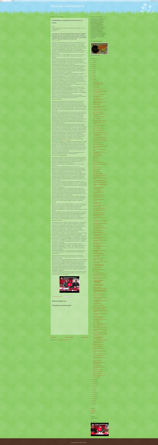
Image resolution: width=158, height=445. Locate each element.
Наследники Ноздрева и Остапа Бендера (98, 349)
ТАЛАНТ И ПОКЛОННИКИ (98, 232)
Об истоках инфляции (97, 190)
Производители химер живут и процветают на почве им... (98, 188)
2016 (93, 79)
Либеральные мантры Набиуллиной (99, 120)
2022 (93, 68)
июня (94, 388)
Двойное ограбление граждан (98, 162)
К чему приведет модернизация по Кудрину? (99, 114)
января (94, 398)
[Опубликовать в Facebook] (68, 296)
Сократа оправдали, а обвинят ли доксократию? (99, 256)
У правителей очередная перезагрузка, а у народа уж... (100, 301)
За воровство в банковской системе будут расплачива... (99, 206)
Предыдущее (85, 337)
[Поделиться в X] (67, 296)
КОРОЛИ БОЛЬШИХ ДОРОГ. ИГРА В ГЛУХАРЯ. (100, 251)
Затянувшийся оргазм (97, 303)
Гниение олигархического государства (100, 164)
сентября (95, 383)
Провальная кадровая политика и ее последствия (99, 152)
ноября (94, 379)
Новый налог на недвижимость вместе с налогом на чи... (100, 135)
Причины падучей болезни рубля (99, 208)
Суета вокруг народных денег (98, 355)
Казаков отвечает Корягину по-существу (98, 197)
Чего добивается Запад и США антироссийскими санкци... (98, 265)
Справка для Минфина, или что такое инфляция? (99, 240)
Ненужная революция (97, 365)
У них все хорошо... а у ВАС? (98, 127)
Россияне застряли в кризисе (98, 89)
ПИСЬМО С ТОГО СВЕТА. (98, 259)
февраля (94, 396)
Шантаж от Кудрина (96, 322)
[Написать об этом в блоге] (66, 296)
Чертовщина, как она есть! (98, 369)
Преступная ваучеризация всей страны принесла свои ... (100, 147)
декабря (94, 81)
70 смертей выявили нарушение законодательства (99, 215)
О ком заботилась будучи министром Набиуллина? (99, 314)
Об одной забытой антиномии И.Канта (100, 307)
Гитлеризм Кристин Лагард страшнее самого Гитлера (100, 235)
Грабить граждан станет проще (98, 128)
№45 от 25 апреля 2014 (65, 140)
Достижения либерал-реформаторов (99, 137)
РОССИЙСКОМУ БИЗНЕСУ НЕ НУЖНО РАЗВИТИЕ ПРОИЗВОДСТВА (99, 281)
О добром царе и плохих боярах (98, 116)
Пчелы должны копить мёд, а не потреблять (98, 367)
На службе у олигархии (97, 267)
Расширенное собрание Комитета (99, 294)
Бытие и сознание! (96, 85)
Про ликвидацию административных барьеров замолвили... (100, 224)
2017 (93, 77)
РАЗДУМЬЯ (95, 158)
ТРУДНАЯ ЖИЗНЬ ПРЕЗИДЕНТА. (99, 180)
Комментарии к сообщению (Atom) (63, 339)
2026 (93, 60)
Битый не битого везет (97, 360)
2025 (93, 62)
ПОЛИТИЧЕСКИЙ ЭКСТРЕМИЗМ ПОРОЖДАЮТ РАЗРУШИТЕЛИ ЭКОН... (99, 291)
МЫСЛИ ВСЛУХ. (96, 156)
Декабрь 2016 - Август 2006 (98, 142)
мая (94, 390)
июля (94, 387)
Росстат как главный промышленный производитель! (99, 334)
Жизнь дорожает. (96, 171)
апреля (94, 392)
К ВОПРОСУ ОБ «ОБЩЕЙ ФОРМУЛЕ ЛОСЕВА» (100, 311)
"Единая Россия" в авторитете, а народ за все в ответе (100, 262)
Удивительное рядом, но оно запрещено (98, 96)
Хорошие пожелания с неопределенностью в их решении (99, 288)
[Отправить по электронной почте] (64, 296)
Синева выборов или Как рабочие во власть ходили (99, 320)
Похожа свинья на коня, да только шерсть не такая (99, 99)
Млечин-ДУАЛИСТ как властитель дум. (99, 358)
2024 (93, 64)
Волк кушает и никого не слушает (99, 375)
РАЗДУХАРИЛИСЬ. (96, 377)
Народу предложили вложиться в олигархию (99, 210)
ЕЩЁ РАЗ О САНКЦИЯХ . (97, 154)
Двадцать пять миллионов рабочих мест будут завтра (99, 278)
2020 (93, 72)
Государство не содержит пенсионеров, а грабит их (100, 330)
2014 (93, 402)
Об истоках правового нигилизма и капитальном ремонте (99, 175)
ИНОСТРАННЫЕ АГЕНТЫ (98, 258)
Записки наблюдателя (68, 5)
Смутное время (95, 87)
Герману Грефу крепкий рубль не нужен (99, 218)
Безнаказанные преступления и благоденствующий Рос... (98, 285)
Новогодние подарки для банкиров (99, 132)
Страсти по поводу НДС (97, 373)
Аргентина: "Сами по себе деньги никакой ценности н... (99, 107)
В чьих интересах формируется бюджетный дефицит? (98, 337)
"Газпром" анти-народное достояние (99, 353)
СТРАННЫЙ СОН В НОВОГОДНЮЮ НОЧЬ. (100, 185)
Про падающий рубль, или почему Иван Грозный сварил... (99, 238)
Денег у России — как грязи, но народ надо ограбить (100, 221)
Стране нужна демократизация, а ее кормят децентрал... (99, 246)
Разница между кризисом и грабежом (100, 327)
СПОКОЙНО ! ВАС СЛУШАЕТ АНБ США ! (99, 178)
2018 (93, 76)
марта (94, 394)
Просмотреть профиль (93, 412)
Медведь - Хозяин (96, 169)
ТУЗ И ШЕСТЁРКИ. (96, 248)
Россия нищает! (96, 271)
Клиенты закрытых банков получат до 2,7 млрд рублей (100, 92)
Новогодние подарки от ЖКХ (98, 226)
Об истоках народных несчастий (99, 194)
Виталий (93, 410)
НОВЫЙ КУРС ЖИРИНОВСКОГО (99, 182)
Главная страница (69, 337)
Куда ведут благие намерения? (98, 344)
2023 (93, 66)
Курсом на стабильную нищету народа (100, 339)
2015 (93, 400)
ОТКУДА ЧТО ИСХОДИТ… (98, 346)
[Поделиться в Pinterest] (69, 296)
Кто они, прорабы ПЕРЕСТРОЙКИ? (99, 139)
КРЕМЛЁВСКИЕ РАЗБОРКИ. (98, 253)
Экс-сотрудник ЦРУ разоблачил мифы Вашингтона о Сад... (100, 298)
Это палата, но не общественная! (99, 94)
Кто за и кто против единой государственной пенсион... (98, 83)
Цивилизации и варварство (98, 173)
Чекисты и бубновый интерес (98, 112)
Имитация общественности (98, 371)
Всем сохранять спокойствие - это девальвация (99, 243)
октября (94, 381)
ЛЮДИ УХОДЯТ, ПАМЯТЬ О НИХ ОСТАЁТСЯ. (99, 228)
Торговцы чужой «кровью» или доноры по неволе (98, 342)
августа (94, 385)
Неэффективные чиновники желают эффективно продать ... (99, 102)
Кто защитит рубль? (96, 104)
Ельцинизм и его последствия (98, 295)
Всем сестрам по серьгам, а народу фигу (99, 150)
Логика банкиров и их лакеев (98, 144)
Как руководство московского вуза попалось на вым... (99, 363)
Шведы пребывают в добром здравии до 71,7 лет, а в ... (99, 110)
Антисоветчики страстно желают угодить (99, 123)
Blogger (85, 442)
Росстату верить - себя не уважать (99, 125)
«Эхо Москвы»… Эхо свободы (98, 305)
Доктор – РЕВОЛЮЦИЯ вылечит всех (100, 323)
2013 (93, 404)
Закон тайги (95, 165)
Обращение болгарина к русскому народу (99, 351)
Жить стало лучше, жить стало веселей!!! (98, 192)
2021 (93, 70)
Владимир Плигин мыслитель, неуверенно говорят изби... (98, 317)
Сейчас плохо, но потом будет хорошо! (100, 140)
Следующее (53, 337)
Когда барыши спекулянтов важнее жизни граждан (99, 275)
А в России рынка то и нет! (98, 325)
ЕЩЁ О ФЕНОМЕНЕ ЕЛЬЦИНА (99, 308)
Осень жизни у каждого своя (98, 130)
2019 (93, 74)
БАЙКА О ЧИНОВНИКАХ (98, 230)
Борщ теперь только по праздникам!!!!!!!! (97, 203)
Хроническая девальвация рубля (99, 212)
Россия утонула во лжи (97, 167)
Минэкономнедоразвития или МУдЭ (99, 332)
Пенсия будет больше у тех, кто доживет (98, 200)
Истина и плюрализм (97, 118)
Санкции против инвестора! (98, 272)
